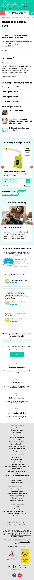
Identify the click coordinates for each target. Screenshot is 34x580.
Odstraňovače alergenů (17, 446)
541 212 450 (23, 525)
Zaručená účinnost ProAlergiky (13, 511)
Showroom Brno (17, 498)
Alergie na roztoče (16, 462)
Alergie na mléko (17, 459)
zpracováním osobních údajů (21, 346)
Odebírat (17, 354)
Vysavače (17, 434)
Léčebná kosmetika (17, 437)
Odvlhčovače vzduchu (17, 441)
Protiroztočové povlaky (17, 428)
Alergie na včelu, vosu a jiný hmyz (17, 475)
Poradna (15, 17)
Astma (17, 478)
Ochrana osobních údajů (17, 513)
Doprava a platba (17, 488)
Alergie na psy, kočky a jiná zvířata (17, 466)
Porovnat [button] (27, 185)
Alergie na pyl (17, 457)
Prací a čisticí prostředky (17, 448)
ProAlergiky (6, 17)
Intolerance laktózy (17, 464)
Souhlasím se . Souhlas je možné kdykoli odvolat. (18, 347)
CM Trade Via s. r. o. (22, 530)
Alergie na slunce (17, 482)
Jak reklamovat (17, 491)
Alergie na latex (17, 480)
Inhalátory (21, 191)
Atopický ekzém (17, 468)
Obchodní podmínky (17, 495)
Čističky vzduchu (17, 430)
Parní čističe (17, 439)
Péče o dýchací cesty (10, 194)
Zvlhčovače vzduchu (17, 444)
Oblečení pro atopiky (17, 451)
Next (31, 167)
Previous (2, 167)
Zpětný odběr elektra (17, 500)
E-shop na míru (12, 546)
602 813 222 (11, 525)
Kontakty (17, 509)
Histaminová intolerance (17, 471)
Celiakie (17, 473)
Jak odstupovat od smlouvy (17, 493)
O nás (17, 506)
